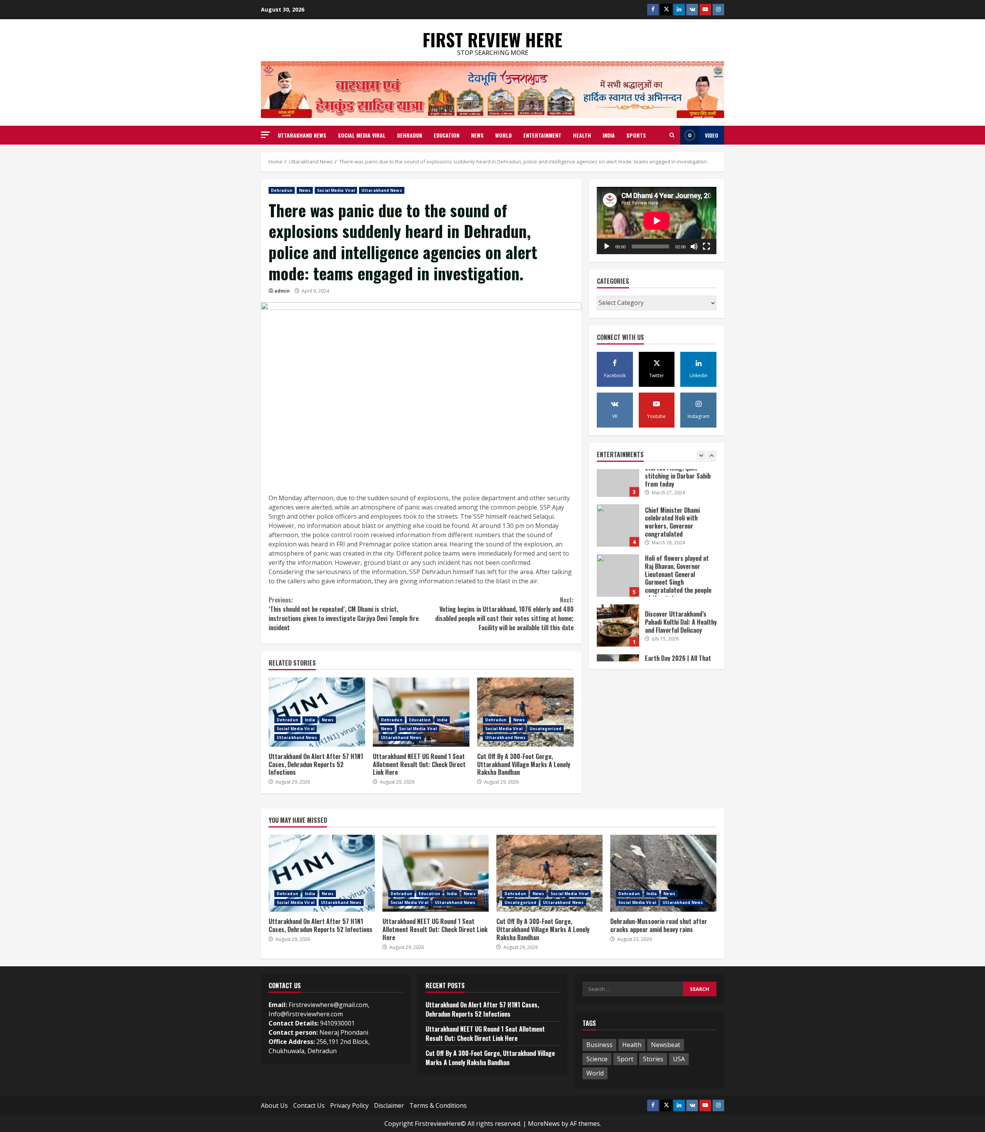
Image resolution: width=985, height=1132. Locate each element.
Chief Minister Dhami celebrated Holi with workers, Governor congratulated (618, 490)
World (503, 135)
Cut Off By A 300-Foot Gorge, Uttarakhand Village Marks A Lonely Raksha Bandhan (525, 712)
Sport (625, 1059)
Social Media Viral (362, 135)
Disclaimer (389, 1105)
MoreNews (544, 1123)
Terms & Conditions (438, 1105)
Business (599, 1044)
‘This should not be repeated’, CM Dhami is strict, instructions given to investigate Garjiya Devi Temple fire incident (344, 613)
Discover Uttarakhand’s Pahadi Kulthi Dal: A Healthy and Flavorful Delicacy (618, 590)
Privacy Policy (349, 1105)
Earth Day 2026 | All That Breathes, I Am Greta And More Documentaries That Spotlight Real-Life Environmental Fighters (618, 640)
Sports (636, 135)
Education (446, 135)
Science (597, 1059)
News (477, 135)
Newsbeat (665, 1044)
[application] (656, 220)
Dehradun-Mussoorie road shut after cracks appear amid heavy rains (663, 873)
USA (679, 1059)
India (609, 135)
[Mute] (694, 246)
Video (711, 135)
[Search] (671, 135)
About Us (274, 1105)
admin (282, 291)
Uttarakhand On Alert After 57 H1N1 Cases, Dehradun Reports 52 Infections (317, 712)
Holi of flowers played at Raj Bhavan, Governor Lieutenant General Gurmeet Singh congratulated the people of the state (618, 540)
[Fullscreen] (706, 246)
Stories (653, 1059)
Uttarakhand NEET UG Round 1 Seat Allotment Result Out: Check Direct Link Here (421, 712)
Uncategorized (545, 728)
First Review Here (492, 39)
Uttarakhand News (302, 135)
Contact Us (309, 1105)
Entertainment (542, 135)
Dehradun (409, 135)
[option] (657, 494)
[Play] (607, 246)
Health (582, 135)
